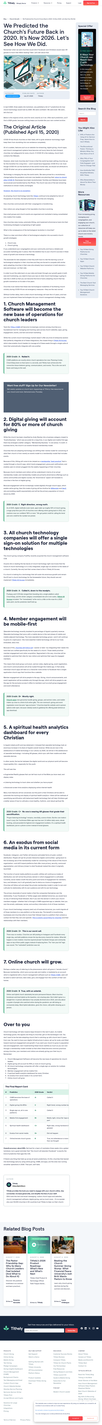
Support (68, 3)
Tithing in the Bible (85, 1377)
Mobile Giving (9, 1360)
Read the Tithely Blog (86, 1374)
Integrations (8, 1408)
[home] (14, 3)
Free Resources (87, 242)
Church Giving (9, 1354)
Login (79, 3)
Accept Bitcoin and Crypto (13, 1398)
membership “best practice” (51, 461)
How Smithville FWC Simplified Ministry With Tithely (87, 172)
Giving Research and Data (62, 1372)
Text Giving (8, 1363)
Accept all (75, 1418)
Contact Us (82, 1366)
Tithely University (34, 1367)
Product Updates (34, 1378)
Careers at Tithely (84, 1357)
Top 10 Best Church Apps (87, 260)
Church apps (11, 700)
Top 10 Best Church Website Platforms (87, 267)
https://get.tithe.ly (18, 1186)
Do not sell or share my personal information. (49, 1410)
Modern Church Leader (61, 1392)
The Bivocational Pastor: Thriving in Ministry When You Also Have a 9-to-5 (87, 149)
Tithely (35, 196)
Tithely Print (8, 1395)
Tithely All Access (60, 340)
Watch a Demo (33, 1357)
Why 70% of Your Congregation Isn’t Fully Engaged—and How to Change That (87, 161)
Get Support (32, 1354)
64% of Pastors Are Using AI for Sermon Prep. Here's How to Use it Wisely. (87, 138)
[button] (35, 3)
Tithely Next (82, 1363)
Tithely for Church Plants (62, 1363)
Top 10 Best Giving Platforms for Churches (87, 251)
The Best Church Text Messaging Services (88, 284)
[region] (36, 1113)
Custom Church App (11, 1383)
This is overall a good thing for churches (47, 918)
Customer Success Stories (62, 1354)
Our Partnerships (59, 1366)
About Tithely (83, 1354)
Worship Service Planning (13, 1389)
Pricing (59, 3)
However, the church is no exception (17, 191)
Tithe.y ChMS (15, 327)
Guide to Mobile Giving (61, 1378)
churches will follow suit (24, 648)
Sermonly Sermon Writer (12, 1392)
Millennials (55, 488)
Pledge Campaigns (10, 1366)
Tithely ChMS (55, 975)
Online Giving (8, 1357)
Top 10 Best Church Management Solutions (87, 292)
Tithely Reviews (59, 1357)
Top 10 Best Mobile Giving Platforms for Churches (87, 275)
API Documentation (35, 1370)
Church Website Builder (12, 1386)
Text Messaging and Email (13, 1380)
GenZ (64, 488)
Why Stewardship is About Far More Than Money (88, 182)
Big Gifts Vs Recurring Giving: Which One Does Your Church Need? (87, 1399)
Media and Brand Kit (85, 1360)
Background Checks (11, 1377)
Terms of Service (10, 1420)
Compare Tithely (59, 1360)
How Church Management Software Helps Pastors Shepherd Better (87, 1385)
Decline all (90, 1418)
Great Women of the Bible (87, 1380)
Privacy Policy (25, 1420)
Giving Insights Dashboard (13, 1369)
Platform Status (34, 1373)
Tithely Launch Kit (59, 1375)
